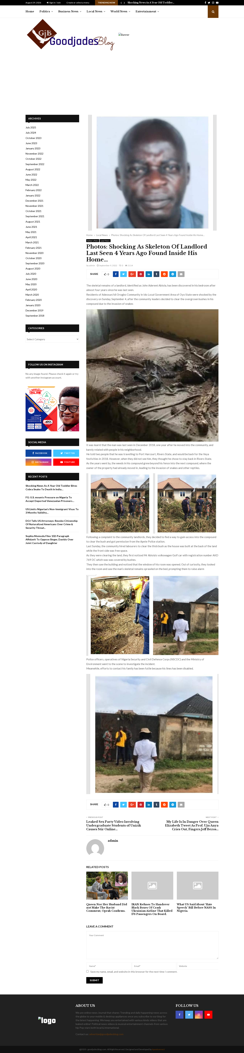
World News (119, 11)
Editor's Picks (92, 241)
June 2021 (31, 226)
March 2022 (32, 184)
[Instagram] (199, 1015)
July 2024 (31, 132)
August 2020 (33, 268)
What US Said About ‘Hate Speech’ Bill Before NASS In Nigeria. (196, 907)
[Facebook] (179, 1015)
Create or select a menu (77, 2)
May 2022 (31, 179)
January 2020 (33, 305)
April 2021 (31, 237)
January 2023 (33, 148)
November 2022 (34, 153)
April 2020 (31, 289)
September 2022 (35, 164)
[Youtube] (208, 1015)
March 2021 (32, 242)
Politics (44, 11)
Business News (68, 11)
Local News (94, 11)
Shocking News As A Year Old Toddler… (151, 2)
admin (92, 265)
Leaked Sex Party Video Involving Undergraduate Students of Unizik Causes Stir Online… (113, 825)
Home (30, 11)
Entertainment (146, 11)
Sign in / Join (55, 2)
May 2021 (31, 231)
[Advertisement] (110, 82)
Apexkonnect (158, 1049)
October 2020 (33, 258)
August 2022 (33, 169)
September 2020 (35, 263)
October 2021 (33, 211)
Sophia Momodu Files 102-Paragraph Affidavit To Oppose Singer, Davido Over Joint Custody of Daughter (49, 539)
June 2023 (31, 143)
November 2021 (34, 205)
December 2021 (34, 200)
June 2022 (31, 174)
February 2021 (34, 247)
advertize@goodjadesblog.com (106, 1034)
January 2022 (33, 195)
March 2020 (32, 294)
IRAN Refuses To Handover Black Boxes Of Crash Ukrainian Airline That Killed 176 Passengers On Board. (151, 909)
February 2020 (34, 299)
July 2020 (31, 273)
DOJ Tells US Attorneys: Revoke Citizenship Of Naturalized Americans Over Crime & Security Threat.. (52, 524)
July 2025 (31, 127)
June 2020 (31, 279)
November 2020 (34, 252)
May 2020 (31, 284)
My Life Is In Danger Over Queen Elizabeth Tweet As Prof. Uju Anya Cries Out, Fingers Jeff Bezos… (191, 825)
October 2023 (33, 137)
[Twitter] (189, 1015)
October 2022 (33, 158)
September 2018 (35, 315)
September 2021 (35, 216)
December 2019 (34, 310)
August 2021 (33, 221)
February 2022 (34, 190)
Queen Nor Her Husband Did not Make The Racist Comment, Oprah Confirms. (106, 907)
